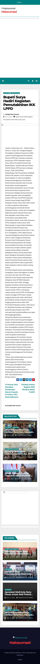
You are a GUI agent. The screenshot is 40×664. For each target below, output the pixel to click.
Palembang (8, 427)
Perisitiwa (6, 93)
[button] (28, 81)
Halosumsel (9, 11)
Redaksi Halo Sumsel (12, 114)
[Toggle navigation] (37, 81)
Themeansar (20, 655)
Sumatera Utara (15, 93)
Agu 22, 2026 (10, 557)
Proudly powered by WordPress (13, 652)
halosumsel (21, 119)
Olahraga (8, 548)
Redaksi (19, 2)
